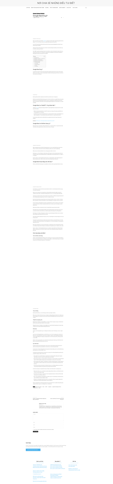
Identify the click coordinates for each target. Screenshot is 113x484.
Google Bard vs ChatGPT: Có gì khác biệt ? (39, 58)
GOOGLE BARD (42, 13)
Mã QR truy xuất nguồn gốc (73, 468)
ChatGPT (46, 386)
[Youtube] (86, 10)
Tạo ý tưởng (36, 63)
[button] (86, 7)
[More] (42, 19)
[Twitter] (36, 19)
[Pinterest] (38, 19)
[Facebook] (81, 10)
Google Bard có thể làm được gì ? (38, 59)
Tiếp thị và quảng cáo (37, 64)
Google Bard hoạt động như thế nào (56, 386)
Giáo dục (36, 65)
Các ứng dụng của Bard (37, 61)
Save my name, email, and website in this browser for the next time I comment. (44, 429)
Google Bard (49, 386)
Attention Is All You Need (39, 386)
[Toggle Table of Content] (44, 56)
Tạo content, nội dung (37, 62)
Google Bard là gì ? (36, 57)
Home (33, 12)
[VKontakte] (85, 10)
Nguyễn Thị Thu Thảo (36, 17)
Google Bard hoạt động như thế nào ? (38, 60)
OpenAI (39, 387)
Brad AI (43, 386)
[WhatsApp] (40, 19)
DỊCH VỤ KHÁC (38, 13)
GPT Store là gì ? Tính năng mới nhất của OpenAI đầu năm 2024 (45, 120)
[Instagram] (83, 10)
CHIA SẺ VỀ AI (37, 12)
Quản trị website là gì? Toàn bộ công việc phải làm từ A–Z (57, 399)
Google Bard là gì (35, 387)
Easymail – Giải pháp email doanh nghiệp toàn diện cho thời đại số (39, 399)
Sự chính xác (36, 66)
